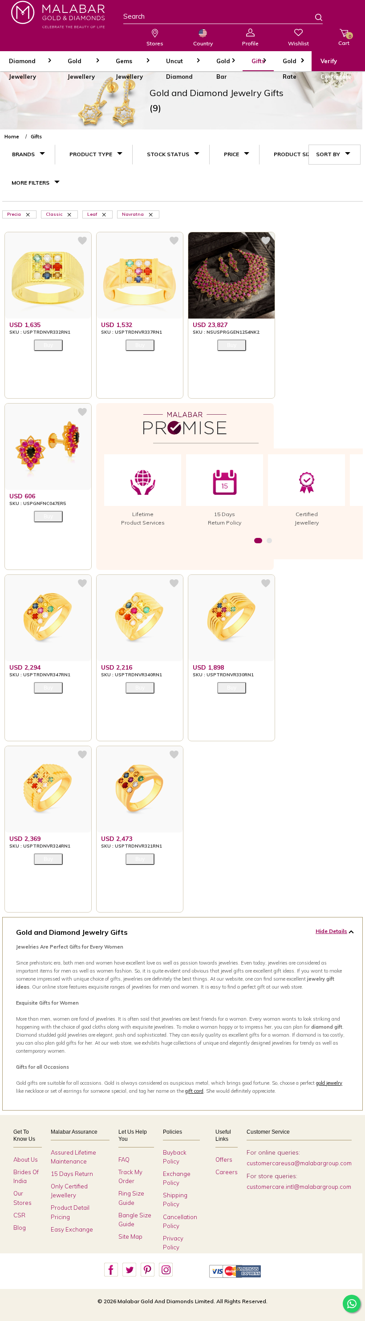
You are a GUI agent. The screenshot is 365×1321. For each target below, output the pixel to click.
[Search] (313, 18)
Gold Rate (289, 64)
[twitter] (129, 1270)
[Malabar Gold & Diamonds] (58, 14)
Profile (250, 43)
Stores (154, 43)
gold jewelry (329, 1083)
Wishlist (298, 43)
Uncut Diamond (179, 64)
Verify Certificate (336, 64)
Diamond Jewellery (22, 64)
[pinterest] (147, 1270)
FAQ (124, 1159)
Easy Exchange (72, 1229)
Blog (19, 1227)
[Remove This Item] (28, 214)
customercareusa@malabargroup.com (299, 1163)
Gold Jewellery (81, 64)
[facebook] (111, 1270)
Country (203, 43)
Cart (343, 39)
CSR (19, 1215)
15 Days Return (72, 1173)
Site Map (130, 1236)
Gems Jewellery (129, 64)
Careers (226, 1172)
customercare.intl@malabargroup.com (299, 1186)
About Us (25, 1159)
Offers (223, 1159)
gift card (194, 1091)
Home (11, 136)
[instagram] (165, 1270)
